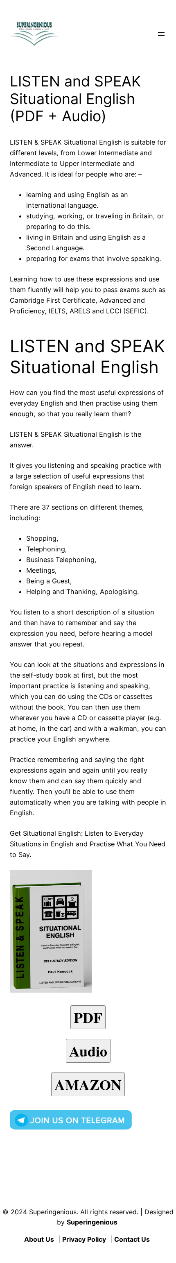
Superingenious (92, 1222)
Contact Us (132, 1239)
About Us (39, 1239)
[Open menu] (161, 34)
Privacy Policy (84, 1239)
